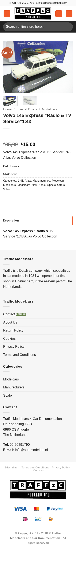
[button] (7, 13)
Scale (42, 184)
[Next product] (7, 135)
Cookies (9, 338)
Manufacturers (41, 180)
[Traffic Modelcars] (33, 13)
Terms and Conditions (19, 355)
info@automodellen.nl (31, 450)
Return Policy (13, 330)
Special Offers (26, 109)
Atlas (28, 180)
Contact (9, 314)
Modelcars (49, 109)
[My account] (58, 13)
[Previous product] (15, 135)
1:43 (20, 180)
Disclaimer (12, 467)
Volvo (6, 189)
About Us (10, 322)
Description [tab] (11, 220)
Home (7, 109)
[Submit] (68, 27)
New (34, 184)
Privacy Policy (13, 346)
